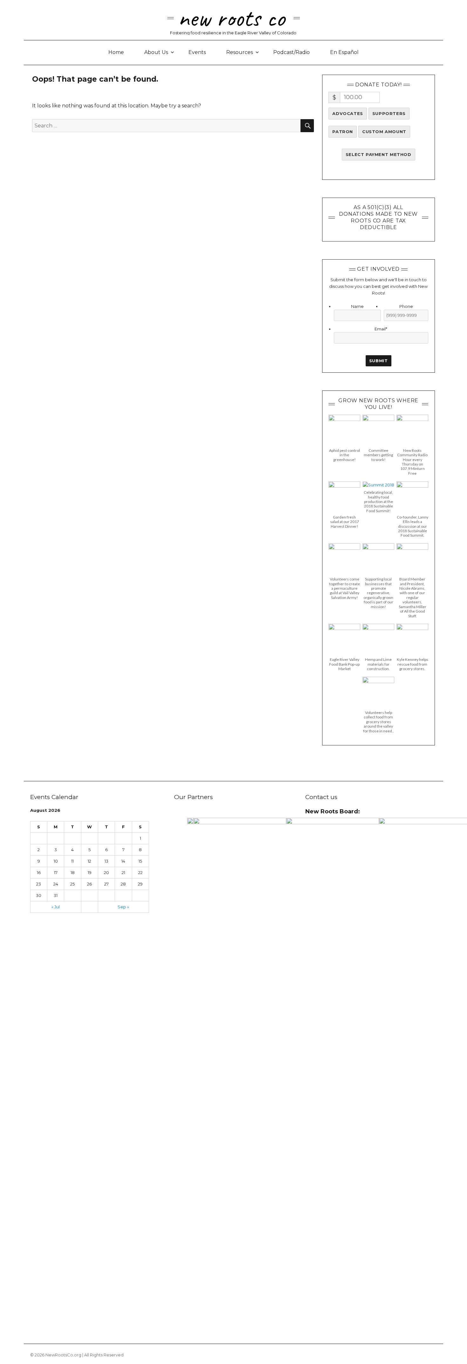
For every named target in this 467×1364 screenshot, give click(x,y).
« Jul (55, 906)
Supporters (389, 113)
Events (197, 52)
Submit (378, 360)
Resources (239, 52)
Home (116, 52)
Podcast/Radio (291, 52)
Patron (342, 131)
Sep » (123, 906)
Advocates (347, 113)
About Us (156, 52)
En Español (344, 52)
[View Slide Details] (190, 821)
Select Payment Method (378, 154)
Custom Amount (384, 131)
